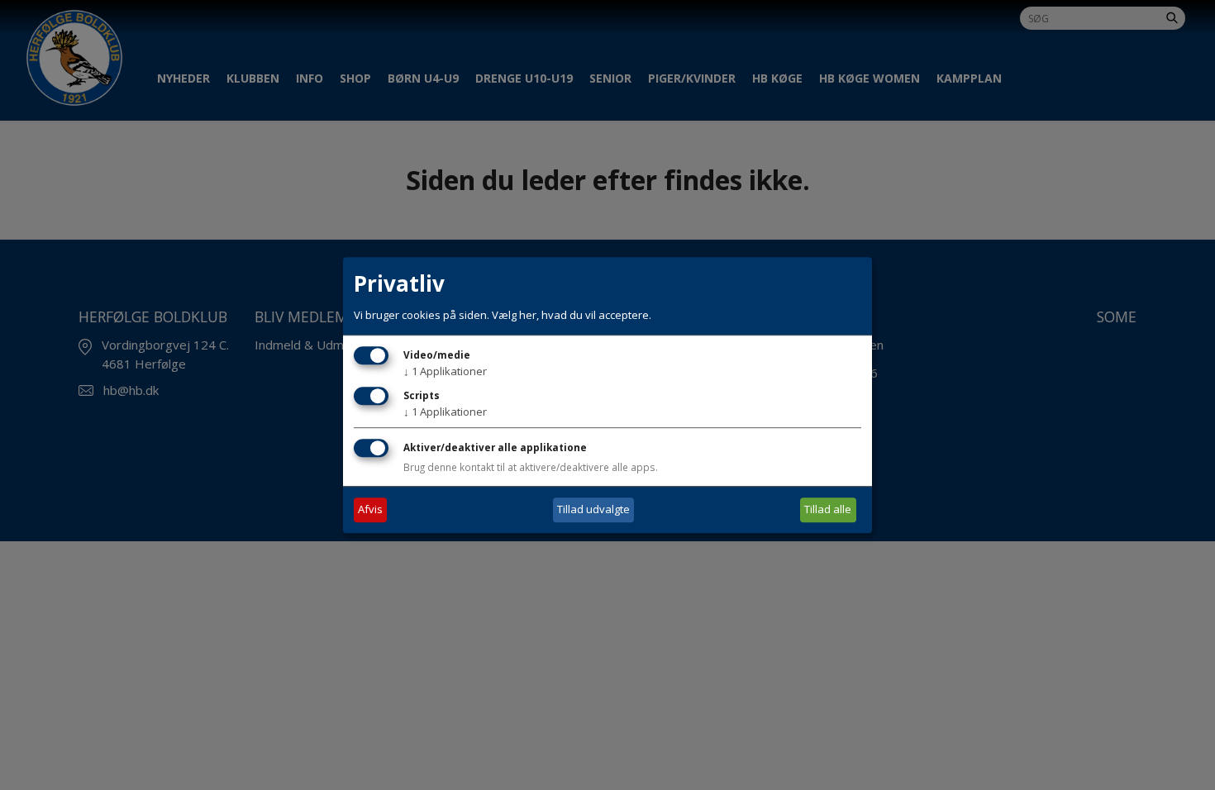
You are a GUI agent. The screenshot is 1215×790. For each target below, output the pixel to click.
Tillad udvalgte (593, 509)
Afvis (370, 509)
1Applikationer (445, 371)
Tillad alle (827, 509)
